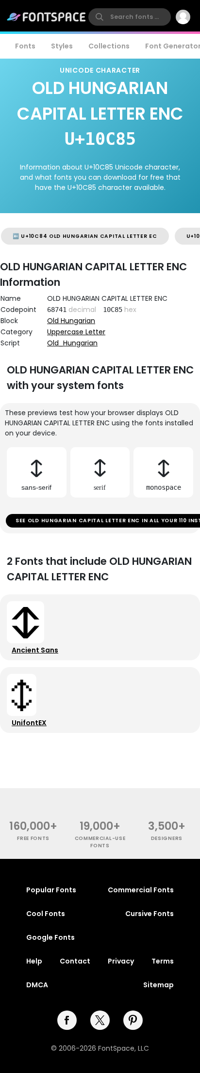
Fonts (25, 46)
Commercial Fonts (141, 890)
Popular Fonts (51, 890)
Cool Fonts (45, 913)
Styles (62, 46)
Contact (75, 961)
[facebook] (67, 1020)
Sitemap (158, 985)
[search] (129, 17)
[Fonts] (46, 17)
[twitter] (100, 1020)
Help (34, 961)
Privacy (121, 961)
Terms (162, 961)
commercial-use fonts (100, 842)
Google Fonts (50, 937)
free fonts (33, 838)
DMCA (37, 985)
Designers (167, 838)
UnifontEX (29, 723)
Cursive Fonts (149, 913)
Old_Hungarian (72, 343)
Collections (109, 46)
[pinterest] (133, 1020)
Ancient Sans (35, 650)
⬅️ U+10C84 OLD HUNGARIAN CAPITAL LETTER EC (85, 236)
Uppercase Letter (76, 332)
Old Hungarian (71, 321)
